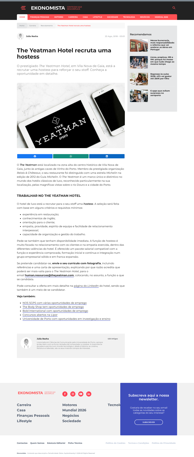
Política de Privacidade (164, 443)
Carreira (73, 17)
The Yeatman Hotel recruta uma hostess (74, 26)
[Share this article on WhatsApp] (70, 156)
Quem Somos (37, 443)
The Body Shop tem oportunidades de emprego (53, 306)
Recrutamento (47, 26)
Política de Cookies (115, 443)
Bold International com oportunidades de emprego (55, 310)
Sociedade (112, 17)
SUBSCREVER (149, 422)
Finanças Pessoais (39, 17)
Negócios (145, 17)
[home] (100, 8)
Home (22, 17)
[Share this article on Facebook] (35, 156)
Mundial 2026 (161, 17)
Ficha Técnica (75, 443)
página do (86, 285)
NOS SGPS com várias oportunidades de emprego (55, 302)
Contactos (22, 443)
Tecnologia (129, 17)
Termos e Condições (138, 443)
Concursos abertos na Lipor (40, 314)
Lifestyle (97, 17)
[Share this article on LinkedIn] (107, 156)
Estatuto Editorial (56, 443)
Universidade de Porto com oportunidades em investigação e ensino (66, 318)
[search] (174, 8)
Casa (85, 17)
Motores (58, 17)
